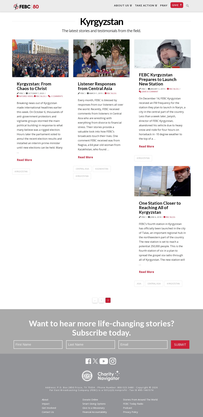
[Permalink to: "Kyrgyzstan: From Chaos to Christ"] (40, 58)
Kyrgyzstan (21, 171)
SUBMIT (180, 344)
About (45, 399)
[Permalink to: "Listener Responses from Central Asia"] (101, 58)
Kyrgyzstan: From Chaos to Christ (34, 86)
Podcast (127, 407)
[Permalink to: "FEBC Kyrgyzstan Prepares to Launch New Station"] (162, 53)
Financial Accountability (94, 412)
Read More (24, 160)
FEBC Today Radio (133, 403)
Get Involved (49, 407)
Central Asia (82, 168)
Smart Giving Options (94, 403)
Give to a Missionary (93, 407)
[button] (187, 5)
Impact (45, 403)
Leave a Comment (149, 91)
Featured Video (25, 96)
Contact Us (48, 412)
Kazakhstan (101, 168)
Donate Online (90, 399)
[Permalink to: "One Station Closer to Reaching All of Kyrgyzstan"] (162, 181)
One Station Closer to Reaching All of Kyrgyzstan (160, 207)
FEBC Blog (41, 96)
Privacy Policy (130, 412)
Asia (139, 283)
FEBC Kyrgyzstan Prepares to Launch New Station (158, 79)
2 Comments (56, 96)
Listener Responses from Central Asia (97, 86)
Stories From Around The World (140, 399)
